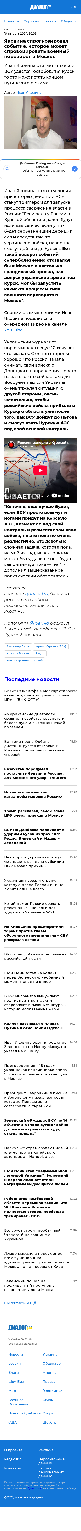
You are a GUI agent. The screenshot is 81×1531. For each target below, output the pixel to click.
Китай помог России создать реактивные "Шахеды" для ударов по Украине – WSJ (32, 907)
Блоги (21, 29)
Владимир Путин (18, 646)
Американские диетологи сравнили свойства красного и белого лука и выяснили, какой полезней (34, 720)
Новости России (17, 653)
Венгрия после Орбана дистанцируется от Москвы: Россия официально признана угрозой (34, 748)
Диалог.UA (36, 593)
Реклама (45, 1450)
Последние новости (31, 679)
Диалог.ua (34, 1488)
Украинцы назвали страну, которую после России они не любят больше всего (34, 884)
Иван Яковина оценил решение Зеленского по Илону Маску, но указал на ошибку (35, 1046)
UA (73, 7)
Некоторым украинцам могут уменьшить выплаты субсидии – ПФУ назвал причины (35, 861)
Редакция (12, 1459)
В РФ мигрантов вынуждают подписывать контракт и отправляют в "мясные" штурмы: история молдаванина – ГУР (36, 1002)
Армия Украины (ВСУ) (51, 646)
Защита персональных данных (51, 1472)
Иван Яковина (28, 93)
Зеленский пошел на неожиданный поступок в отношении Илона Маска (29, 1285)
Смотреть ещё (20, 1303)
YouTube (13, 329)
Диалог (8, 29)
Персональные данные (51, 1461)
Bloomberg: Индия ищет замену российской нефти (35, 956)
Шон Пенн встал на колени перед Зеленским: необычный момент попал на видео (34, 977)
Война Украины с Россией (24, 660)
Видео (39, 653)
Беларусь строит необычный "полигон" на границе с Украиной (32, 1234)
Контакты (12, 1468)
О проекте (13, 1450)
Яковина (39, 623)
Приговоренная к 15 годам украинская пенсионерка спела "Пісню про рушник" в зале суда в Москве (35, 1072)
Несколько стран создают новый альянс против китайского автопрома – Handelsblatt (36, 1152)
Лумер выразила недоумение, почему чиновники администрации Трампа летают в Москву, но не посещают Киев (36, 1260)
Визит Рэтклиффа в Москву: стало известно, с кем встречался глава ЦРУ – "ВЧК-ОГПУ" (37, 695)
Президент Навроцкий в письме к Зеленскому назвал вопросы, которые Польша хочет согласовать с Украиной (36, 1099)
